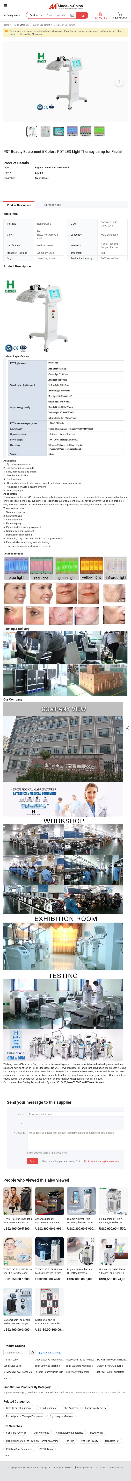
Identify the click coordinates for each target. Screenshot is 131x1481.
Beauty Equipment (41, 24)
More (6, 1455)
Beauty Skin (96, 1432)
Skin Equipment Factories (69, 1432)
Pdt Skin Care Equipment (19, 1449)
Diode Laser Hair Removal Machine (53, 1359)
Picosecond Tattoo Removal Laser (81, 1359)
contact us (14, 34)
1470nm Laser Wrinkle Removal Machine (50, 1371)
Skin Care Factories (16, 1432)
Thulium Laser (10, 1359)
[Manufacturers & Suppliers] (65, 6)
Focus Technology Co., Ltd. (43, 1467)
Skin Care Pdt (112, 1440)
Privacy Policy (116, 1467)
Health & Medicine (21, 24)
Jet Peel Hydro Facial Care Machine (112, 1371)
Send (32, 1161)
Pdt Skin (70, 1440)
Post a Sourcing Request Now (101, 1161)
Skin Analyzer (71, 1408)
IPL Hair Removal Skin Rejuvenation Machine (112, 1359)
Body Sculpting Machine (78, 1365)
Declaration (101, 1467)
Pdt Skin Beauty (89, 1440)
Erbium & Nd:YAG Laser (109, 1365)
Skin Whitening (41, 1432)
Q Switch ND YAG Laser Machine (18, 1371)
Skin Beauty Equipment (64, 24)
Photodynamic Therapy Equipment (24, 1416)
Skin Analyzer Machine (77, 1371)
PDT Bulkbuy (46, 1449)
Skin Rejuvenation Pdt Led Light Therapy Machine (32, 1440)
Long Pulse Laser (12, 1365)
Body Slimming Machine (47, 1365)
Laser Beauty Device (95, 1408)
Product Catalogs (51, 1352)
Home (6, 24)
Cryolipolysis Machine (61, 1416)
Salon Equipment (48, 1408)
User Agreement (84, 1467)
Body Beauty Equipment (19, 1408)
